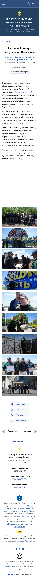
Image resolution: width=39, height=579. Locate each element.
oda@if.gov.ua (19, 487)
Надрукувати (21, 420)
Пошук (34, 4)
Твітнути (20, 415)
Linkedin (21, 410)
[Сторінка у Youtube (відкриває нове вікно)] (23, 549)
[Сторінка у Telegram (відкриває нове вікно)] (16, 549)
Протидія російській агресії (19, 72)
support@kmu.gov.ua (27, 541)
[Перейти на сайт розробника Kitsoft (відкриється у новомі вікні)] (11, 574)
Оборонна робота (19, 67)
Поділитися (20, 404)
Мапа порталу (18, 441)
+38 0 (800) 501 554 (19, 479)
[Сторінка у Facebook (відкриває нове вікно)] (19, 549)
